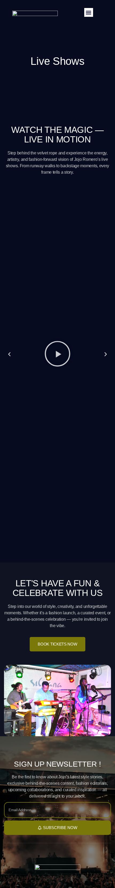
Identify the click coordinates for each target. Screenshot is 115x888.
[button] (88, 12)
